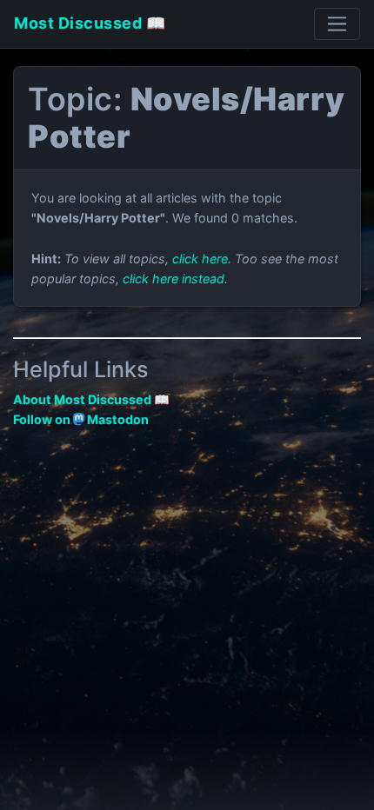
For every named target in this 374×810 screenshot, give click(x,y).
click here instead (173, 278)
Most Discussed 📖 (89, 23)
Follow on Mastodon (81, 419)
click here (200, 258)
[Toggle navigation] (337, 24)
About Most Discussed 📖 (91, 399)
